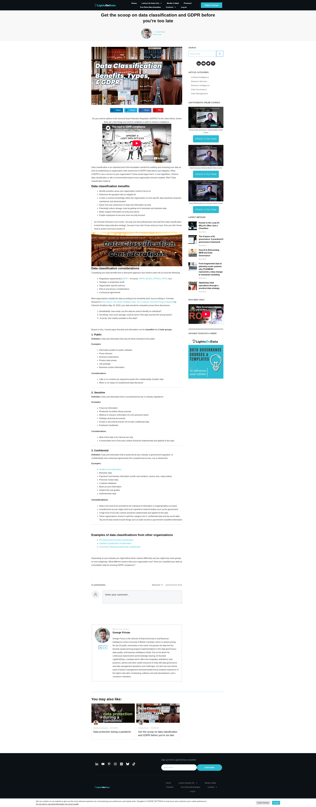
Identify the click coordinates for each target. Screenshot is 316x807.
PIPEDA (157, 279)
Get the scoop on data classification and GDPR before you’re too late (158, 721)
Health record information (110, 469)
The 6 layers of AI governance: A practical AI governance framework (211, 239)
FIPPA (164, 279)
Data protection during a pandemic (112, 731)
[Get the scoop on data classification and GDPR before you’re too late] (136, 76)
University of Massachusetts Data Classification (120, 547)
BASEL (149, 279)
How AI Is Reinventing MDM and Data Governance (209, 253)
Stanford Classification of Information (115, 543)
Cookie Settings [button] (263, 803)
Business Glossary (199, 81)
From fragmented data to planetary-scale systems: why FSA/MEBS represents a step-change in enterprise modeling (211, 269)
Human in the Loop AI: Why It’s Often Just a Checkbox (209, 225)
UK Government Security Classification (116, 540)
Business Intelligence (200, 85)
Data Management (199, 93)
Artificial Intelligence (200, 77)
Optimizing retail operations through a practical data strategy (209, 285)
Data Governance (199, 89)
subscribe (209, 767)
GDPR (125, 279)
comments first (173, 584)
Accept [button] (276, 803)
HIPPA (142, 279)
